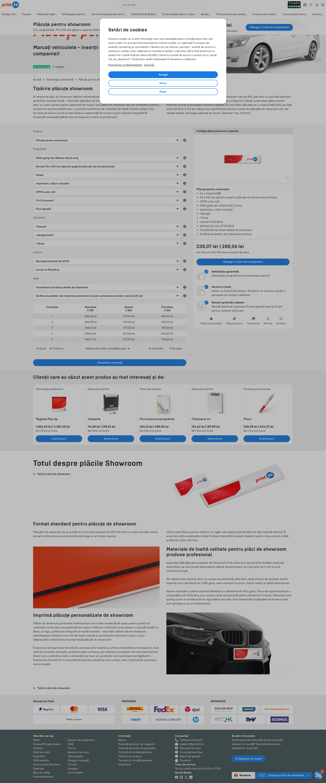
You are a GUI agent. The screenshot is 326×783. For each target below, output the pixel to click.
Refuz (163, 83)
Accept (163, 74)
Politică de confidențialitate (125, 65)
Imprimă (149, 65)
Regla (163, 91)
